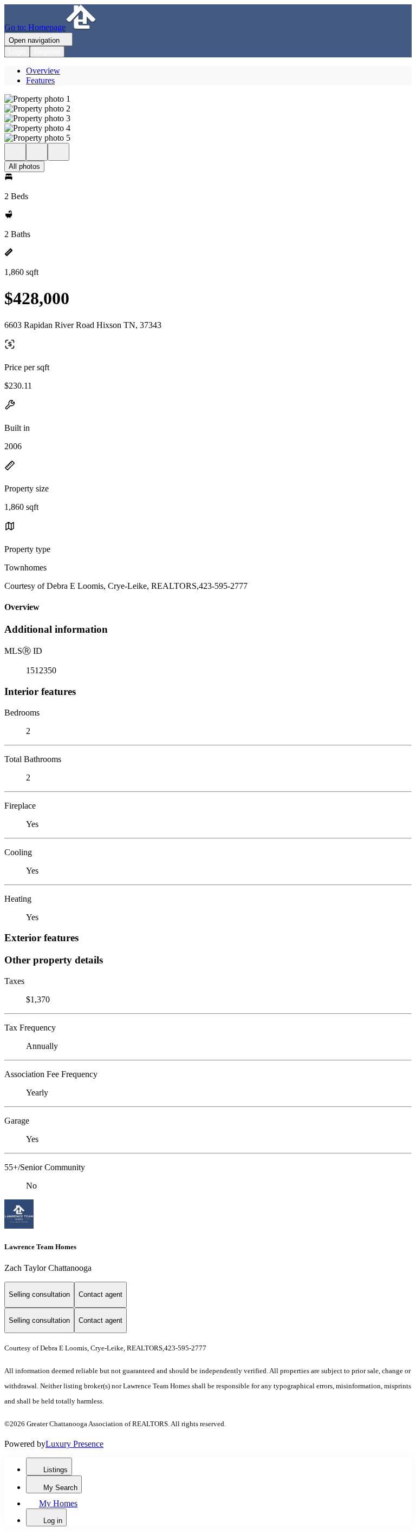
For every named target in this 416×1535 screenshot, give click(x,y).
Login (17, 52)
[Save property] (37, 152)
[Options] (15, 152)
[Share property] (58, 152)
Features (40, 80)
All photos (24, 166)
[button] (208, 99)
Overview (43, 70)
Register (47, 52)
